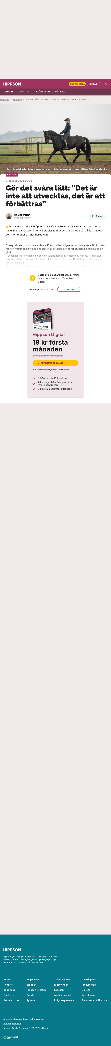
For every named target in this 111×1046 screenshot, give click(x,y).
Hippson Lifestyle (37, 989)
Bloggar (31, 984)
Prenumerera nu (52, 363)
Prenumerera (77, 84)
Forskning (9, 995)
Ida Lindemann (22, 215)
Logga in (93, 84)
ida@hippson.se (22, 217)
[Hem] (12, 84)
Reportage (9, 989)
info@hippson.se (12, 1023)
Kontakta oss (89, 995)
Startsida (4, 99)
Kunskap (17, 99)
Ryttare (31, 1000)
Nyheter (8, 984)
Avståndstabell (62, 995)
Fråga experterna (64, 1000)
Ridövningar (61, 984)
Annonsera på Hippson (95, 1000)
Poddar (31, 995)
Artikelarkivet (11, 1000)
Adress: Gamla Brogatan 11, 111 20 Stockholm (25, 1028)
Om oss (86, 989)
